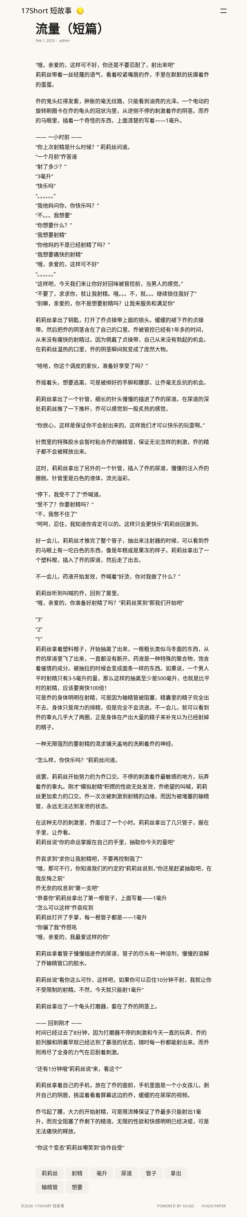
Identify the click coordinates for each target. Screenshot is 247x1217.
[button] (80, 10)
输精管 (50, 1187)
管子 (151, 1173)
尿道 (126, 1173)
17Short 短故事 (46, 10)
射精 (77, 1173)
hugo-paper (214, 1206)
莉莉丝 (50, 1173)
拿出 (175, 1173)
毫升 (101, 1173)
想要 (77, 1187)
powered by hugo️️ (175, 1206)
